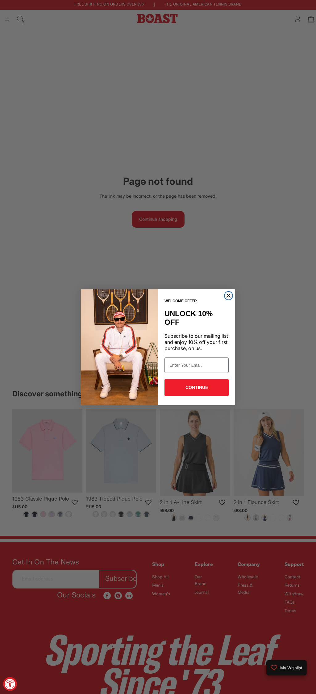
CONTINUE (196, 387)
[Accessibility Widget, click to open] (10, 684)
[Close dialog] (228, 295)
